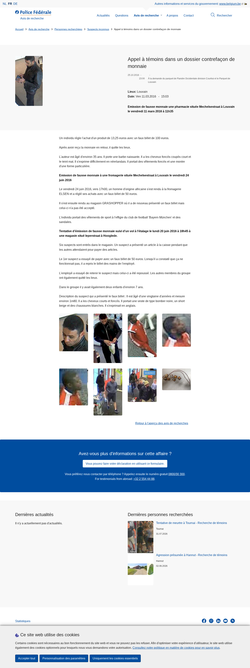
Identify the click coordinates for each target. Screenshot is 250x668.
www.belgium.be (230, 3)
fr (10, 3)
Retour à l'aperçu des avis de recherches (161, 423)
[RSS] (232, 621)
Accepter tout (26, 658)
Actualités (103, 15)
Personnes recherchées (68, 29)
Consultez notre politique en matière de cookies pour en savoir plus (176, 647)
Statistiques (22, 621)
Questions (121, 15)
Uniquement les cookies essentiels (115, 658)
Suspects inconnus (98, 29)
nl (5, 3)
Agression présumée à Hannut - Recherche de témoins (191, 555)
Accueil (19, 29)
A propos (172, 15)
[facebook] (204, 621)
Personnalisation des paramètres (63, 658)
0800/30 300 (176, 474)
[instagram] (211, 621)
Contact (189, 15)
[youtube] (225, 621)
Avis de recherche (146, 15)
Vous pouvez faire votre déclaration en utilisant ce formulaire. (125, 463)
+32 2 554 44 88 (143, 478)
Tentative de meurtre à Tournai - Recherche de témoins (191, 522)
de (15, 3)
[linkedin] (218, 621)
